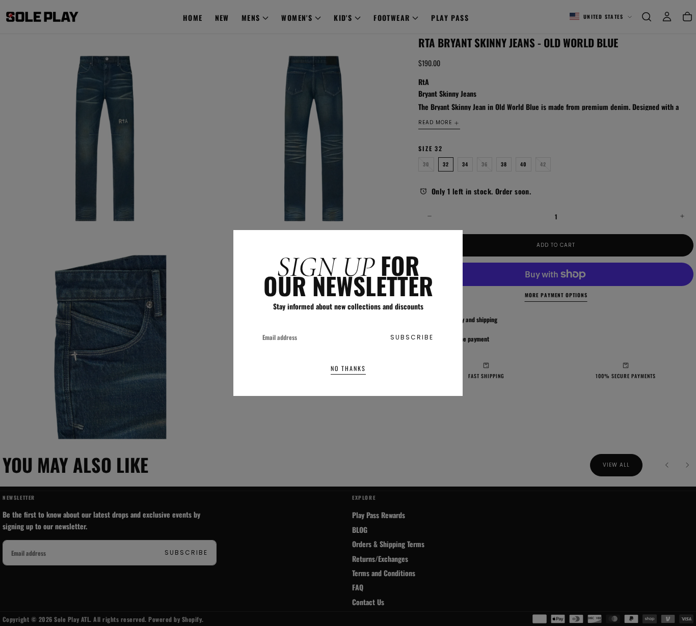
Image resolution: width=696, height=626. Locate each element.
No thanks (348, 368)
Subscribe (412, 337)
